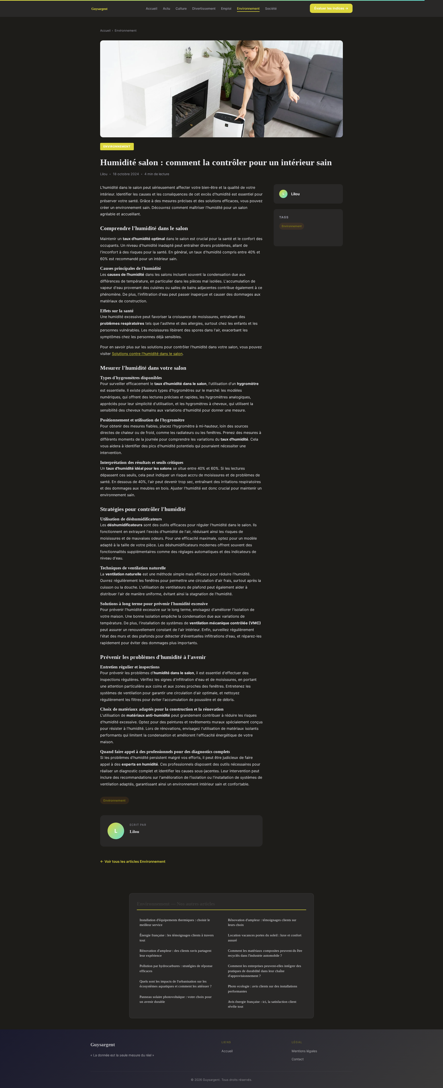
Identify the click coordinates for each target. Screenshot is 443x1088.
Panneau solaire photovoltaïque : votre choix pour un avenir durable (176, 999)
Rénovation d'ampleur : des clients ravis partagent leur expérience (175, 953)
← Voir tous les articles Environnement (132, 861)
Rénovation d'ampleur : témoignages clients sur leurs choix (262, 922)
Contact (298, 1059)
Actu (166, 8)
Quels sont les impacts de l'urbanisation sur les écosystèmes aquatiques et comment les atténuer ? (176, 983)
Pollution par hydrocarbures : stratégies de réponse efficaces (176, 968)
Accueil (151, 8)
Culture (181, 8)
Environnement (248, 8)
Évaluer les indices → (331, 8)
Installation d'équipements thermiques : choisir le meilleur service (175, 922)
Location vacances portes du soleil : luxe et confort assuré (264, 937)
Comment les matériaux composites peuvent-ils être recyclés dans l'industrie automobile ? (265, 953)
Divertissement (204, 8)
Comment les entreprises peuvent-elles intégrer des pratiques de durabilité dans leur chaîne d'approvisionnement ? (264, 971)
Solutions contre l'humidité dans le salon (147, 353)
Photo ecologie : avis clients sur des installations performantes (262, 988)
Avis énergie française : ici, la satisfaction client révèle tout (262, 1004)
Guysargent (102, 1044)
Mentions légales (304, 1051)
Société (271, 8)
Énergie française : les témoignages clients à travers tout (177, 937)
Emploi (226, 8)
